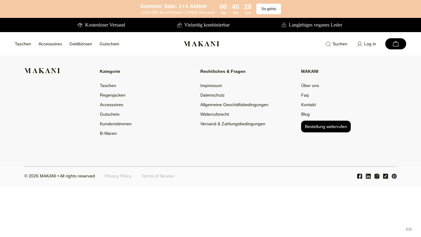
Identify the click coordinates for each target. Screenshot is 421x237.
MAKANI (48, 175)
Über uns (310, 85)
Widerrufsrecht (214, 114)
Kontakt (308, 104)
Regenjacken (112, 95)
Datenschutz (212, 95)
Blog (305, 114)
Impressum (211, 85)
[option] (409, 230)
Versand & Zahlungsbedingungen (232, 123)
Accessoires (50, 43)
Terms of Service (157, 175)
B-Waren (108, 133)
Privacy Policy (118, 175)
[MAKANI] (201, 44)
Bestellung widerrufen (326, 126)
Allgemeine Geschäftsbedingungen (234, 104)
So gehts (268, 9)
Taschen (23, 43)
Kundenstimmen (116, 123)
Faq (305, 95)
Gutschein (109, 43)
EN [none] (409, 229)
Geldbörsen (80, 43)
